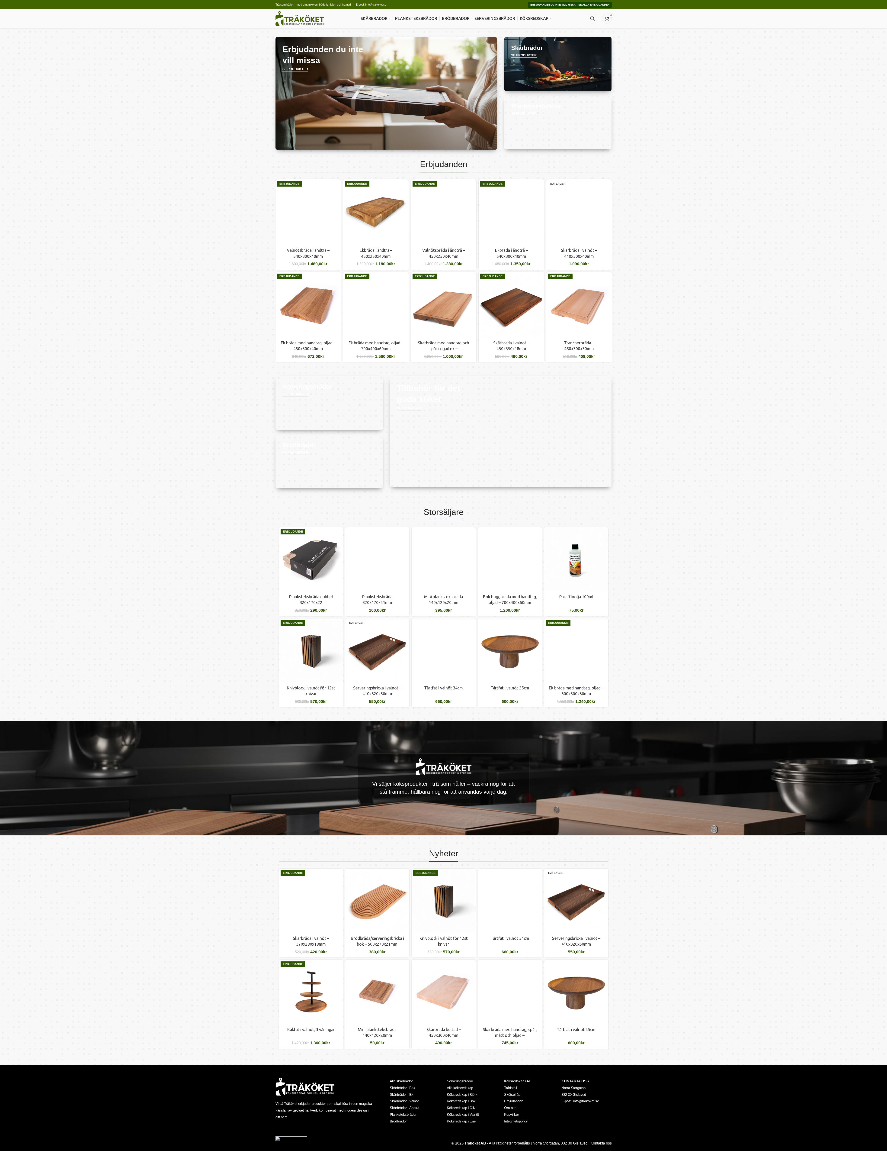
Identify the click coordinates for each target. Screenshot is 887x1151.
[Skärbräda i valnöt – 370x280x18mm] (311, 901)
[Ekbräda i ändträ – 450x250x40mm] (376, 212)
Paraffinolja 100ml (576, 596)
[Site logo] (299, 18)
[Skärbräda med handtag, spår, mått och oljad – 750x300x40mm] (510, 992)
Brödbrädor (398, 1121)
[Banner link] (386, 93)
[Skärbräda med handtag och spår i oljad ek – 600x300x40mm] (443, 304)
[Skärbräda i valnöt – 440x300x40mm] (579, 212)
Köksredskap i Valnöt (463, 1114)
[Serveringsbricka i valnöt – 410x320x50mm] (377, 650)
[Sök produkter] (592, 18)
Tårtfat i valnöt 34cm (443, 687)
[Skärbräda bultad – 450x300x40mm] (444, 992)
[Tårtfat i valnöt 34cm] (444, 650)
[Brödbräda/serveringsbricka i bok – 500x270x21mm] (377, 901)
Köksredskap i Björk (462, 1094)
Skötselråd (512, 1094)
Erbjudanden (513, 1101)
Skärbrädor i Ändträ (404, 1108)
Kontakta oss (601, 1143)
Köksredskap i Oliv (461, 1108)
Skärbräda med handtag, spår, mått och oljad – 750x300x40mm (510, 1035)
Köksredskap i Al (517, 1081)
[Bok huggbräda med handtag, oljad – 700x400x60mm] (510, 559)
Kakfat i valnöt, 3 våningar (311, 1029)
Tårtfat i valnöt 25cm (509, 687)
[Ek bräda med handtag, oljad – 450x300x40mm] (308, 304)
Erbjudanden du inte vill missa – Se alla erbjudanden (569, 4)
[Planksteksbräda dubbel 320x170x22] (311, 559)
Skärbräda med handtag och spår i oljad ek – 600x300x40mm (443, 348)
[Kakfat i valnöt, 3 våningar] (311, 992)
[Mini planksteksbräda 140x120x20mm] (444, 559)
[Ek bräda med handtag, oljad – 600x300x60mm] (576, 650)
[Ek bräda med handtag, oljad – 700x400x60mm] (376, 304)
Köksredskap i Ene (461, 1121)
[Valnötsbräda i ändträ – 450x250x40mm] (443, 212)
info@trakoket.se (375, 4)
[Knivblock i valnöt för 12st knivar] (311, 650)
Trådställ (510, 1088)
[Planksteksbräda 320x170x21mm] (377, 559)
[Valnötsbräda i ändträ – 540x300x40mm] (308, 212)
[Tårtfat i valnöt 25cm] (510, 650)
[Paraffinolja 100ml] (576, 559)
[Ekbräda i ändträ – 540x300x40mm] (511, 212)
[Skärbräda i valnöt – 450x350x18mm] (511, 304)
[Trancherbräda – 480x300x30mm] (579, 304)
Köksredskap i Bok (461, 1101)
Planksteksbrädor (403, 1114)
